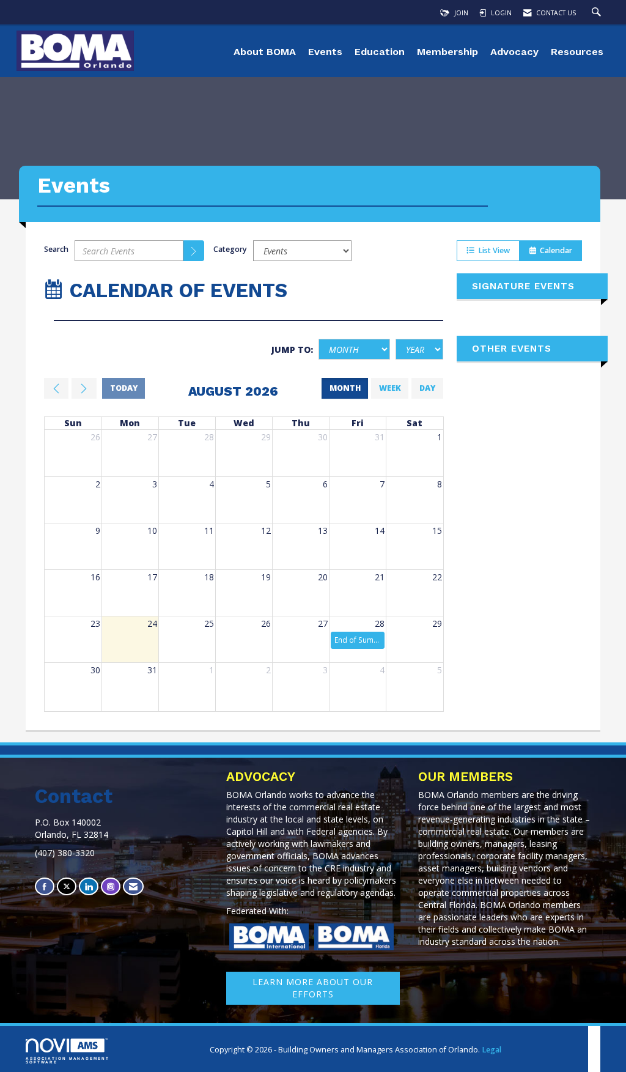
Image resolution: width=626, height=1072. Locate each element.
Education (380, 51)
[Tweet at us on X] (66, 886)
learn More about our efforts (312, 988)
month (345, 388)
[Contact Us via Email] (133, 886)
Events (325, 51)
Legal (491, 1049)
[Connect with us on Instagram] (110, 886)
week (390, 388)
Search (56, 249)
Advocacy (514, 51)
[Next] (84, 388)
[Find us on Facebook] (44, 886)
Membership (447, 51)
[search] (193, 250)
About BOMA (265, 51)
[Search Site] (597, 13)
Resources (577, 51)
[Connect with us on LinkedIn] (88, 886)
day (427, 388)
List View (492, 250)
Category (230, 249)
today (124, 388)
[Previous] (56, 388)
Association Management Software (67, 1060)
